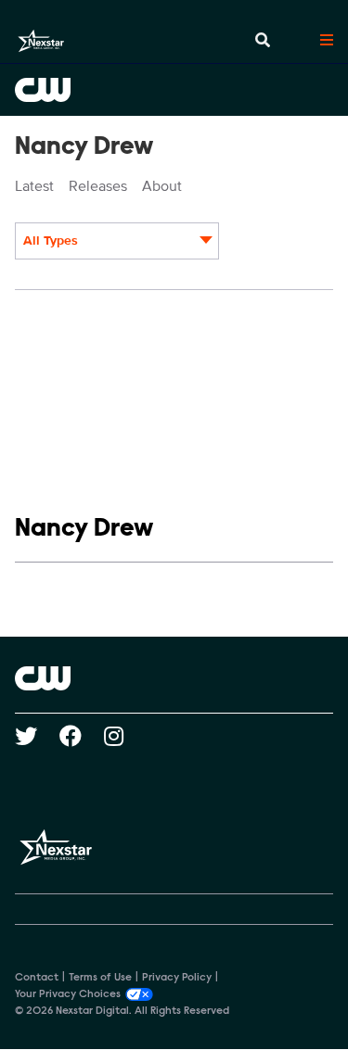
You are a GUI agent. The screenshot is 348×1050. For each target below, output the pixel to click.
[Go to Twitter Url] (37, 736)
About (162, 186)
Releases (98, 186)
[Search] (262, 41)
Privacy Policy (177, 977)
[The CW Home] (174, 90)
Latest (34, 186)
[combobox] (117, 240)
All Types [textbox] (50, 240)
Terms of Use (100, 977)
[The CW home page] (174, 678)
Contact (36, 977)
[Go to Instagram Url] (125, 736)
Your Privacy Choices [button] (68, 994)
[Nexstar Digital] (41, 40)
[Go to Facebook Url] (81, 736)
